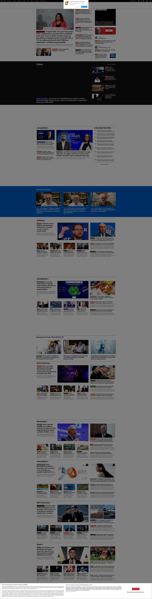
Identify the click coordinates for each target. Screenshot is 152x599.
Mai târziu (77, 6)
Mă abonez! (84, 6)
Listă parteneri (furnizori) (71, 591)
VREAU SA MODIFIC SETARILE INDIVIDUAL (135, 592)
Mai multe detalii (33, 588)
